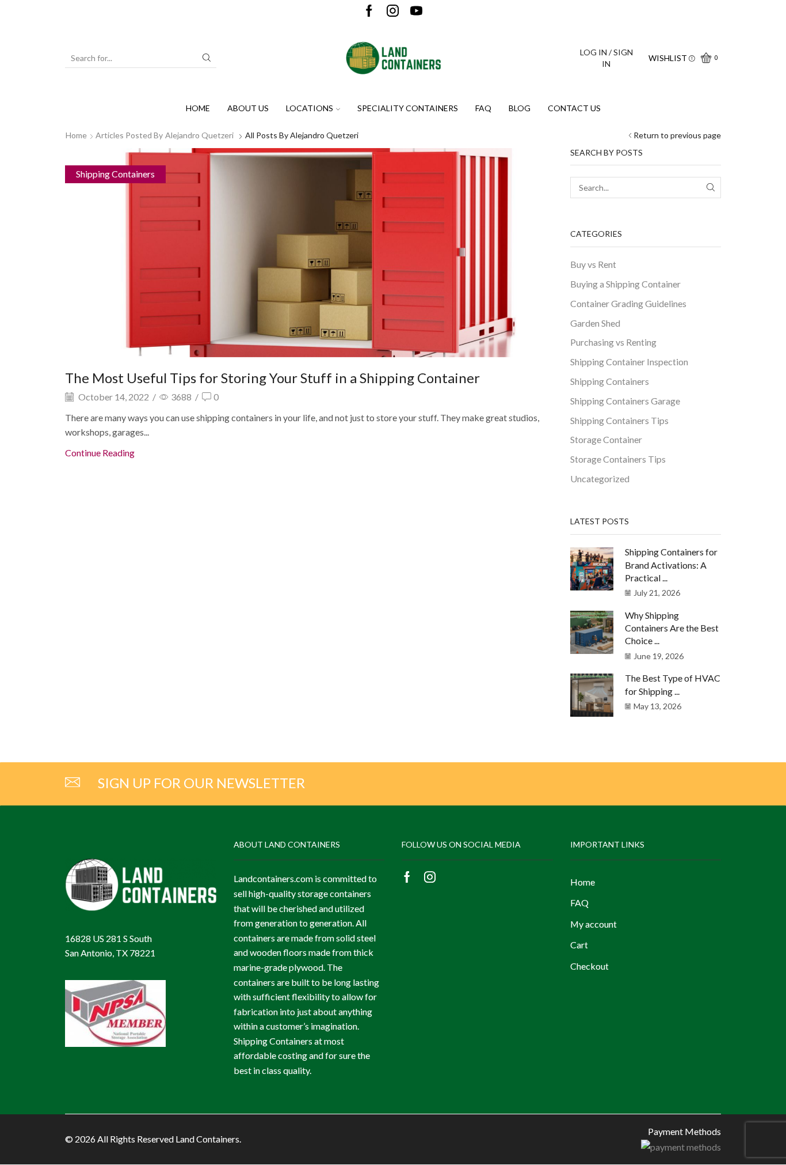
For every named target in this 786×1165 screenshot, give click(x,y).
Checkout (589, 965)
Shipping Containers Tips (619, 420)
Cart (579, 944)
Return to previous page (677, 135)
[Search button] (206, 57)
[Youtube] (416, 11)
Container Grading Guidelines (628, 303)
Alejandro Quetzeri (199, 135)
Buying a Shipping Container (625, 283)
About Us (248, 108)
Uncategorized (599, 478)
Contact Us (574, 108)
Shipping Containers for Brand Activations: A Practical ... (671, 564)
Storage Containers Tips (618, 458)
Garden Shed (595, 322)
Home (198, 108)
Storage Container (606, 439)
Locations (309, 108)
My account (593, 923)
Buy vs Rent (593, 264)
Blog (520, 108)
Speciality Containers (407, 108)
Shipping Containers (115, 173)
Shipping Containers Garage (625, 400)
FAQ (483, 108)
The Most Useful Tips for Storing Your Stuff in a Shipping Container (272, 377)
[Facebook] (369, 11)
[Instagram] (393, 11)
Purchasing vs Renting (613, 341)
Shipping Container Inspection (629, 361)
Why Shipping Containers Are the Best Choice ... (672, 628)
